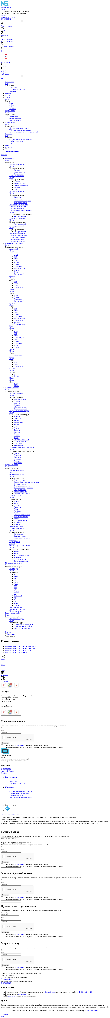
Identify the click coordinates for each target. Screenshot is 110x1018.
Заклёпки (17, 511)
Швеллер (17, 270)
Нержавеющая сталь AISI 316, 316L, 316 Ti (21, 648)
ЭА (15, 599)
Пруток (16, 347)
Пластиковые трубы (16, 619)
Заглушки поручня (20, 492)
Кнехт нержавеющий (21, 555)
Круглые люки (19, 534)
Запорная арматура (16, 393)
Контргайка (18, 463)
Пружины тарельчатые (22, 515)
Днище (12, 544)
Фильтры (17, 461)
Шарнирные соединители (23, 488)
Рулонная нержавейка (17, 241)
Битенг (16, 551)
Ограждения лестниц (17, 474)
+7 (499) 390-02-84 (85, 992)
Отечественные (15, 118)
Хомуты (17, 432)
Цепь (11, 472)
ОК (15, 594)
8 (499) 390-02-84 (7, 19)
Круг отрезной (14, 542)
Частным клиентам (16, 141)
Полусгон (17, 428)
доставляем (12, 996)
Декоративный (19, 183)
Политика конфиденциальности (21, 797)
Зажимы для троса (16, 526)
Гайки (16, 509)
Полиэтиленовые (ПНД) (23, 626)
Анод (16, 332)
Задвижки (17, 403)
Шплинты (17, 522)
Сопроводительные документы (20, 140)
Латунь (12, 303)
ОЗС (15, 588)
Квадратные (18, 174)
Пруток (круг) (19, 274)
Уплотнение (18, 445)
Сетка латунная (19, 324)
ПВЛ (15, 189)
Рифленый (17, 187)
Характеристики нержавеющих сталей (23, 132)
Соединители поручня (22, 493)
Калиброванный (20, 216)
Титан (11, 357)
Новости (12, 91)
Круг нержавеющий (16, 226)
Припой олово (19, 355)
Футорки (17, 430)
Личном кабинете (7, 979)
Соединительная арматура (19, 411)
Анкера (16, 501)
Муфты (16, 424)
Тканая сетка (18, 197)
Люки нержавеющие (17, 528)
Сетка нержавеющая (16, 191)
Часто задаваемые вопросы (19, 793)
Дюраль (12, 276)
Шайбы (16, 513)
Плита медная (19, 337)
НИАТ (16, 574)
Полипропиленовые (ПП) (23, 624)
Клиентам (8, 134)
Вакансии (13, 87)
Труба (16, 255)
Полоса (16, 264)
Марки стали (10, 111)
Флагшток (17, 557)
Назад (7, 84)
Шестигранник (19, 268)
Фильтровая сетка (20, 203)
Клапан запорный (20, 409)
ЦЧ (15, 601)
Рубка (11, 105)
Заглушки (17, 457)
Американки (18, 422)
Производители (15, 120)
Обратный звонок (7, 46)
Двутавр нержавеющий (18, 237)
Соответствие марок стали (19, 128)
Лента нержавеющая (16, 208)
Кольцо (16, 420)
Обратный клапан (20, 407)
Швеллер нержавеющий (18, 235)
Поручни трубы (19, 480)
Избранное (5, 74)
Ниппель (17, 436)
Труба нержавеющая (16, 164)
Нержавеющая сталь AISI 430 (16, 652)
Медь (11, 326)
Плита (16, 260)
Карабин (12, 540)
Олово (11, 349)
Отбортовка (18, 418)
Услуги (7, 97)
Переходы (17, 455)
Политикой (19, 745)
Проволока (18, 266)
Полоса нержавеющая (17, 233)
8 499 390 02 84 (6, 769)
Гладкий (17, 181)
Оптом (7, 95)
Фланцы (17, 416)
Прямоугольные (19, 172)
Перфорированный (21, 185)
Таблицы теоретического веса (20, 130)
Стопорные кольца (21, 520)
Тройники (17, 459)
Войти (3, 72)
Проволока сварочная (17, 609)
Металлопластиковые (22, 628)
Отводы (17, 453)
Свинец (12, 368)
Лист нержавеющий (16, 176)
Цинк (11, 378)
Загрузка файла (6, 843)
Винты (16, 505)
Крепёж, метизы (15, 495)
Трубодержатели (20, 484)
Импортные (13, 116)
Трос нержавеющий (16, 470)
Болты (16, 503)
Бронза (12, 289)
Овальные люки (20, 536)
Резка (11, 103)
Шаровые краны (20, 399)
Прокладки (18, 443)
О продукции (10, 122)
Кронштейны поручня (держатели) (26, 482)
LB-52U (17, 605)
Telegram (4, 773)
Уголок (16, 262)
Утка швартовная (20, 559)
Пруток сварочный (16, 607)
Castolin (16, 584)
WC (15, 578)
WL (15, 580)
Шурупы (17, 524)
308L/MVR (18, 596)
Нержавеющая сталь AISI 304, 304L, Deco (20, 646)
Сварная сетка (19, 199)
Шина (16, 272)
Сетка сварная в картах (22, 201)
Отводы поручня (20, 490)
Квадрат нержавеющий (18, 218)
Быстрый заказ (50, 992)
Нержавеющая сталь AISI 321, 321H (18, 650)
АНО (16, 603)
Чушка (16, 376)
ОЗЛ (15, 586)
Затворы (17, 405)
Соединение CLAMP (21, 440)
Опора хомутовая (20, 441)
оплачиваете (22, 994)
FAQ (7, 145)
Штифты (17, 519)
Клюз (16, 553)
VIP (10, 143)
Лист (15, 257)
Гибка (11, 107)
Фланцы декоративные (22, 486)
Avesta (16, 582)
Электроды (13, 569)
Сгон (16, 426)
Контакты (8, 147)
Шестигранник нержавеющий (20, 210)
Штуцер (17, 434)
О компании (9, 82)
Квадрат (17, 322)
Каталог (4, 15)
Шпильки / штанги (21, 517)
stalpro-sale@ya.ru (7, 771)
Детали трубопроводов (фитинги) (21, 447)
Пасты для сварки (16, 611)
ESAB (16, 576)
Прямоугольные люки (22, 538)
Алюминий (13, 249)
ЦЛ (15, 590)
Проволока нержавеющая (18, 205)
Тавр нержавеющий (16, 239)
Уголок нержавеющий (17, 206)
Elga (15, 598)
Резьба (16, 438)
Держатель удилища (21, 561)
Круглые (17, 170)
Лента (16, 259)
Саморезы (17, 507)
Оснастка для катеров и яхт (19, 546)
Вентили (17, 401)
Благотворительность (17, 89)
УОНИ (16, 592)
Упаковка (12, 109)
